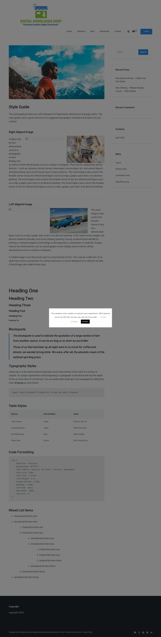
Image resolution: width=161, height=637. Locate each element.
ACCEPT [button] (85, 322)
